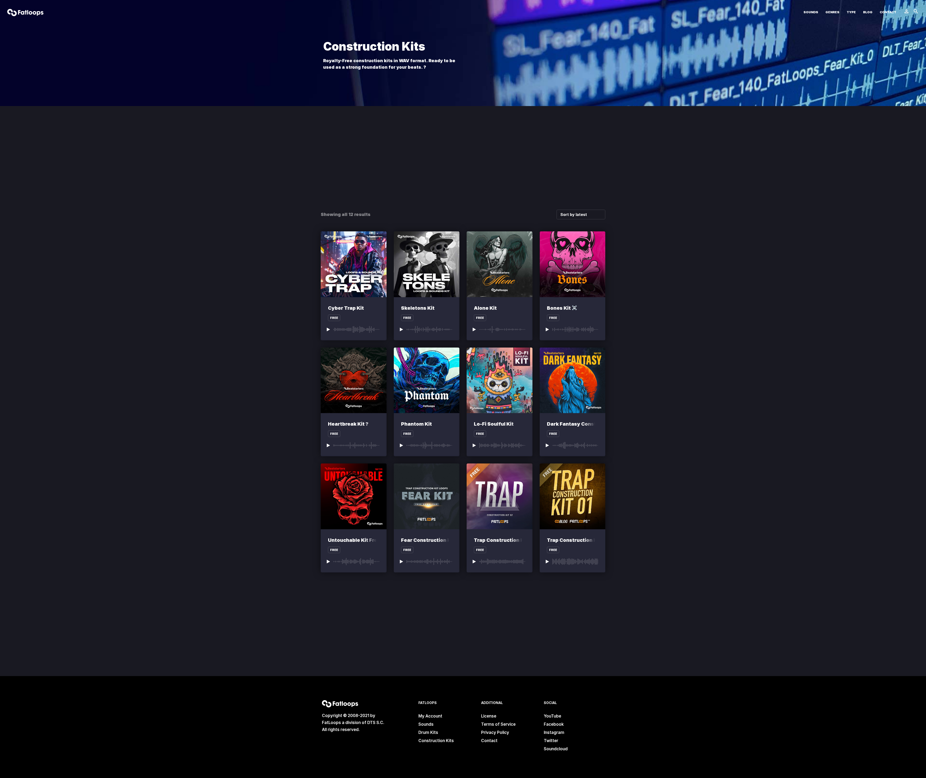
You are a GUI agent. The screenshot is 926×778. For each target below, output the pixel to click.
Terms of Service (498, 724)
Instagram (554, 732)
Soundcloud (556, 748)
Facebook (554, 724)
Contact (888, 12)
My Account (430, 716)
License (488, 716)
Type (851, 12)
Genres (832, 12)
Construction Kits (436, 740)
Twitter (551, 740)
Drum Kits (428, 732)
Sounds (810, 12)
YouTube (552, 716)
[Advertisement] (463, 166)
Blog (867, 12)
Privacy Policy (495, 732)
